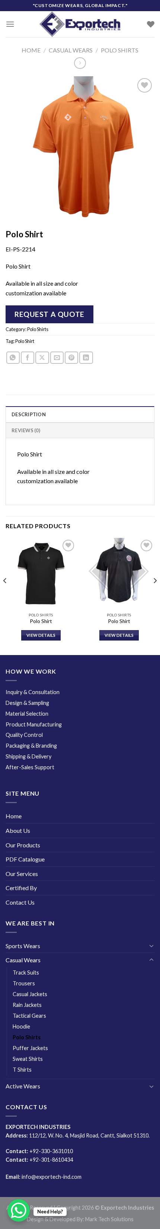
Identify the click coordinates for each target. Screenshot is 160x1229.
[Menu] (10, 24)
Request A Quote (49, 314)
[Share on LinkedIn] (86, 358)
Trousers (24, 983)
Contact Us (20, 902)
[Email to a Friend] (57, 358)
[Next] (155, 595)
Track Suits (26, 972)
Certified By (21, 887)
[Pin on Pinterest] (71, 358)
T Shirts (22, 1069)
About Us (18, 830)
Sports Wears (23, 945)
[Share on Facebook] (27, 358)
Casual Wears (71, 50)
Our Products (23, 844)
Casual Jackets (30, 994)
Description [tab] (29, 414)
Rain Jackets (27, 1005)
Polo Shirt (24, 341)
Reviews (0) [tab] (26, 430)
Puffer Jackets (30, 1048)
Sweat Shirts (28, 1059)
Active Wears (23, 1086)
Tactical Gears (29, 1016)
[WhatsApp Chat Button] (18, 1210)
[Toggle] (151, 945)
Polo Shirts (119, 50)
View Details (40, 635)
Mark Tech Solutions (109, 1219)
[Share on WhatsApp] (13, 358)
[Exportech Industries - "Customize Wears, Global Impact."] (80, 24)
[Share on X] (42, 358)
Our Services (22, 873)
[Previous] (5, 595)
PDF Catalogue (25, 859)
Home (31, 50)
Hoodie (21, 1026)
